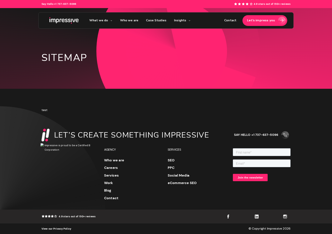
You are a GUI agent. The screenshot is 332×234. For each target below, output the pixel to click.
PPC (171, 167)
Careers (111, 167)
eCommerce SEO (182, 183)
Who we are (114, 160)
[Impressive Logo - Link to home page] (64, 20)
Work (108, 183)
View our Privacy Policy (56, 228)
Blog (107, 190)
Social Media (178, 175)
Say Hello (59, 4)
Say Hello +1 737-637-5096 (256, 135)
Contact (111, 198)
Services (111, 175)
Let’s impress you (261, 20)
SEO (171, 160)
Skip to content (321, 2)
